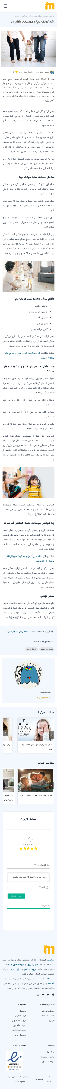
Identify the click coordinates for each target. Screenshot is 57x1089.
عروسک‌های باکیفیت (14, 964)
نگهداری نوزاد (31, 649)
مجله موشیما (46, 979)
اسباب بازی (32, 964)
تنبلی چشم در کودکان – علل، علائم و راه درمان (37, 747)
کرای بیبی (15, 969)
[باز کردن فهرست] (5, 6)
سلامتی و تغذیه (21, 16)
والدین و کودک (35, 16)
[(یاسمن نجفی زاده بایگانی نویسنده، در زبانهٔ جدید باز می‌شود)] (52, 74)
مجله (44, 16)
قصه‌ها (51, 983)
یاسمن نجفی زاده (42, 72)
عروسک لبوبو (30, 969)
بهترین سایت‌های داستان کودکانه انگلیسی (36, 795)
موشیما (51, 16)
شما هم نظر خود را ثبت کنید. (17, 631)
